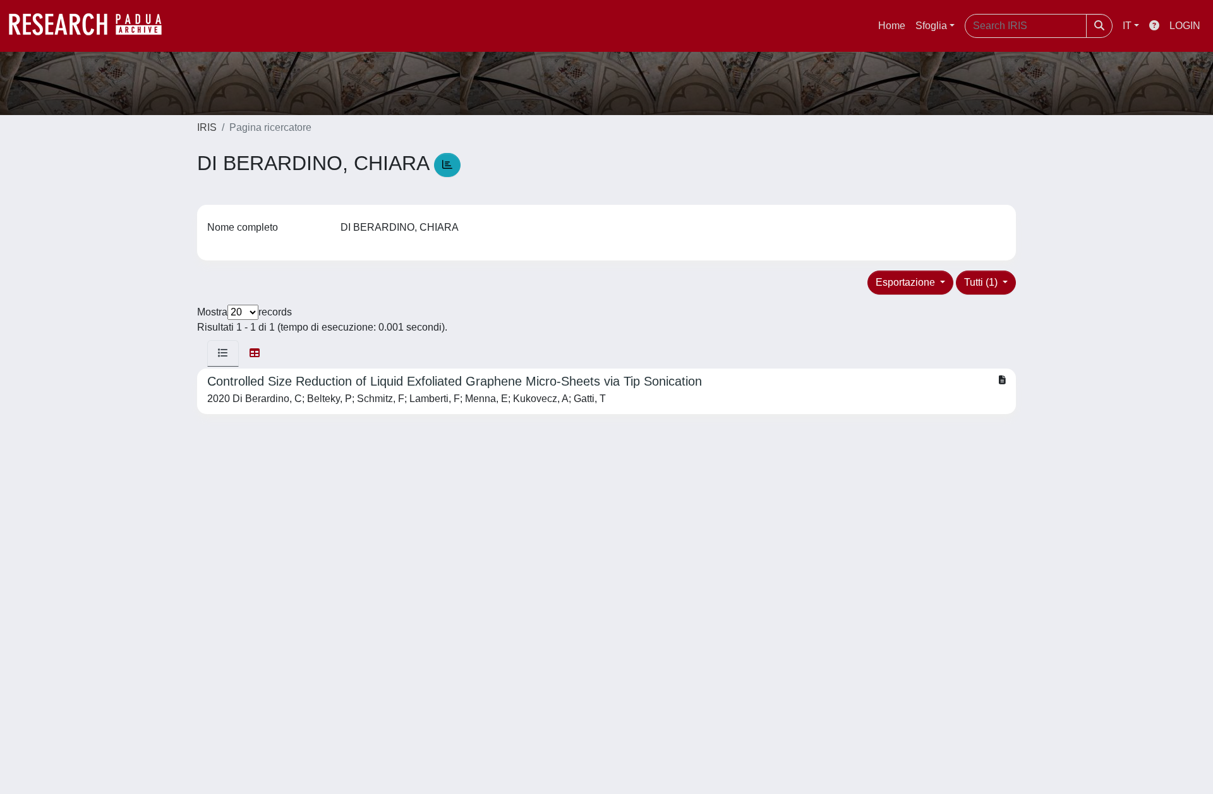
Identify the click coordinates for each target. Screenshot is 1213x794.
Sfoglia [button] (931, 25)
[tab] (223, 353)
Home (891, 25)
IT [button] (1127, 25)
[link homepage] (92, 26)
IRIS (207, 127)
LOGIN (1184, 25)
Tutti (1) (982, 282)
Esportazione (907, 282)
